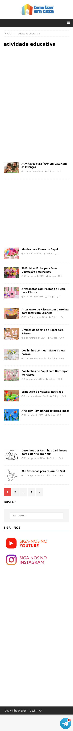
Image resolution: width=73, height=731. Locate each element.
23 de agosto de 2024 (34, 475)
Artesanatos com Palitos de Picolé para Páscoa (44, 290)
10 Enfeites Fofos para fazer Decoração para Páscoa (39, 269)
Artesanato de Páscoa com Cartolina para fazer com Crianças (45, 311)
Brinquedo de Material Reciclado (42, 391)
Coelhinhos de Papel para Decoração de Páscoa (45, 372)
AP (40, 710)
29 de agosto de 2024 (34, 458)
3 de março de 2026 (33, 296)
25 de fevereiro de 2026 (35, 317)
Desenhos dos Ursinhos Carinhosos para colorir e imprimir (44, 452)
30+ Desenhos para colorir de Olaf (43, 471)
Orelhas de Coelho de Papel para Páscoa (42, 331)
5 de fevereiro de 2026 (34, 337)
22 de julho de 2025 (33, 415)
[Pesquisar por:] (36, 515)
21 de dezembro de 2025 (36, 396)
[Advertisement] (35, 77)
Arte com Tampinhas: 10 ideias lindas (45, 410)
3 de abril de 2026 (32, 253)
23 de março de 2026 (34, 275)
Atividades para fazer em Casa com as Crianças (44, 165)
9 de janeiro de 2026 (34, 378)
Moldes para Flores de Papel (40, 249)
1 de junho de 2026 (33, 171)
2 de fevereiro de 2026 (34, 358)
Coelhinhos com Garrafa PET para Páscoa (43, 352)
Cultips (51, 171)
